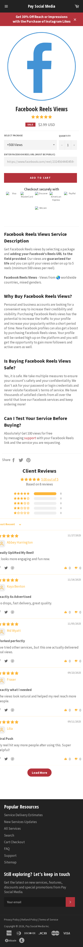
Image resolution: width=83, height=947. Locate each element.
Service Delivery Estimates (23, 815)
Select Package (13, 135)
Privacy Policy (12, 919)
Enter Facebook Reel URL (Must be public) (29, 154)
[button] (41, 117)
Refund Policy (29, 919)
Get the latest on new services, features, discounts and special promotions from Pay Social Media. (35, 887)
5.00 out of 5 (49, 479)
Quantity (65, 135)
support (30, 438)
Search (9, 835)
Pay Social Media (41, 6)
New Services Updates (20, 822)
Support (10, 855)
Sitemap (10, 862)
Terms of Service (48, 919)
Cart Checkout (14, 842)
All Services (12, 828)
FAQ (7, 848)
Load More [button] (39, 773)
